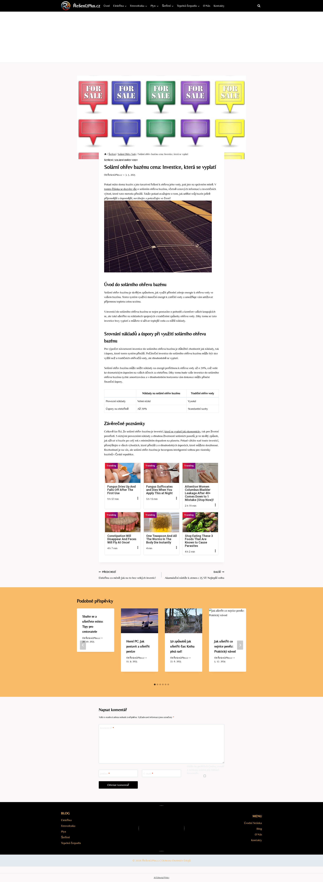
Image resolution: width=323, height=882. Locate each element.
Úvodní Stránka (253, 823)
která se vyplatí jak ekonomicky (182, 431)
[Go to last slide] (83, 645)
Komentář (107, 728)
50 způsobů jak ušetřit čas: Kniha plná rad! (182, 646)
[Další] (240, 645)
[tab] (155, 684)
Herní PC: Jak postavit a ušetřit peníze (138, 646)
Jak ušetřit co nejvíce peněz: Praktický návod (225, 646)
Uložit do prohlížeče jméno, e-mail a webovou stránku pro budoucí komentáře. (205, 769)
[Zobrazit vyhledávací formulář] (259, 6)
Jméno (105, 773)
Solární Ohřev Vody (126, 160)
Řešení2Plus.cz (114, 174)
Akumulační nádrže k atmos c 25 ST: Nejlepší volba (194, 575)
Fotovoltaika (68, 825)
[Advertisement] (161, 36)
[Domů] (105, 154)
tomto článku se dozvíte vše (120, 189)
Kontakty (219, 5)
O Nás (206, 5)
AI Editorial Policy (161, 877)
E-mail (148, 773)
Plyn (63, 831)
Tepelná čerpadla (71, 843)
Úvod (107, 5)
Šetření (108, 160)
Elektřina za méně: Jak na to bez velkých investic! (127, 575)
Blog (259, 828)
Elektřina (66, 820)
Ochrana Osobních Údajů (176, 860)
